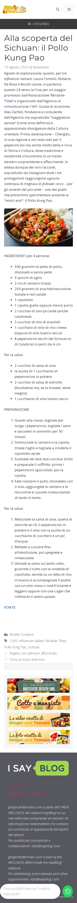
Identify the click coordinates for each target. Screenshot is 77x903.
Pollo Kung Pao (15, 647)
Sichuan (34, 647)
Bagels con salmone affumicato (33, 653)
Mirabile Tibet (55, 640)
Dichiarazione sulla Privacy (27, 793)
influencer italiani (31, 640)
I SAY (13, 640)
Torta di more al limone (27, 659)
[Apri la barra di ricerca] (57, 9)
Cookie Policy (18, 786)
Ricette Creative (22, 634)
